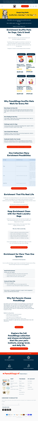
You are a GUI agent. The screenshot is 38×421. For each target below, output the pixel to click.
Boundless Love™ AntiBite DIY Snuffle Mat (21, 88)
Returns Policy (15, 416)
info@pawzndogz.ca (23, 373)
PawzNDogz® (10, 416)
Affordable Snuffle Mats (14, 387)
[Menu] (2, 6)
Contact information (19, 417)
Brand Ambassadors (22, 386)
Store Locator (30, 389)
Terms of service (25, 416)
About (20, 381)
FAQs (29, 385)
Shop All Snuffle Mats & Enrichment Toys (19, 348)
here (30, 353)
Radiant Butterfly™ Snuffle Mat (29, 88)
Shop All (12, 381)
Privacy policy (20, 416)
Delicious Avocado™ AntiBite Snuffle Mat (30, 66)
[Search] (31, 6)
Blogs (20, 390)
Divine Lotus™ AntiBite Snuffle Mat (21, 66)
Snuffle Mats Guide (14, 389)
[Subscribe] (18, 404)
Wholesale (30, 387)
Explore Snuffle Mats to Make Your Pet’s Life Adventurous (19, 146)
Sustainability (22, 392)
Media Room (21, 383)
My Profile (30, 383)
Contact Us (21, 388)
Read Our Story (19, 327)
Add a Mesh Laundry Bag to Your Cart (19, 247)
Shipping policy (30, 416)
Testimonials (21, 394)
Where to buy (25, 6)
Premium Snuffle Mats (13, 384)
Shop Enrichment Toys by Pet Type (19, 188)
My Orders (30, 381)
